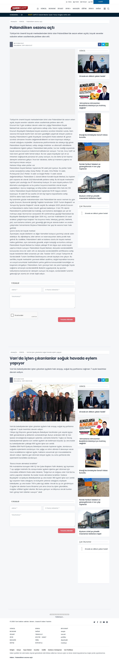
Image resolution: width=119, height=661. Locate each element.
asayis (21, 615)
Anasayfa (14, 21)
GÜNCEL (43, 8)
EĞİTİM (84, 8)
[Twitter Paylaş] (103, 44)
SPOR (67, 8)
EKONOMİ (52, 8)
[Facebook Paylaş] (99, 44)
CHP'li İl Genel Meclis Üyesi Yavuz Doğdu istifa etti (48, 15)
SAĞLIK (98, 8)
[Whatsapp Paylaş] (107, 44)
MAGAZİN (76, 8)
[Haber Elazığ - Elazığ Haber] (19, 9)
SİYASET (60, 8)
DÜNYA (91, 8)
